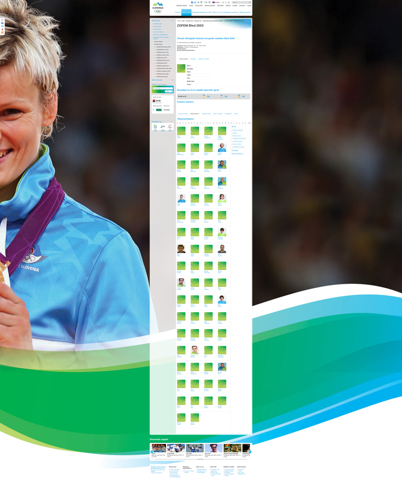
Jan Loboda (206, 288)
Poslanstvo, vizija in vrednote (189, 471)
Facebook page (192, 2)
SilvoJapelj (219, 221)
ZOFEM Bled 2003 (162, 63)
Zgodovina (214, 471)
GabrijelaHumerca (193, 221)
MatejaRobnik (206, 373)
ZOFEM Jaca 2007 (162, 57)
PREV (152, 452)
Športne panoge (157, 80)
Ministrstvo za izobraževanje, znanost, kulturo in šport (201, 2)
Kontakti (235, 5)
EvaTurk (192, 406)
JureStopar (192, 390)
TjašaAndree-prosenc (220, 138)
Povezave (242, 5)
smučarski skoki (237, 141)
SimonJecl (179, 238)
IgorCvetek (179, 187)
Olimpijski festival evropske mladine (161, 38)
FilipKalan (178, 255)
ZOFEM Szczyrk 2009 (163, 55)
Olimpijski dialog (229, 471)
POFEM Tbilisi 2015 (176, 477)
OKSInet (228, 5)
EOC (209, 2)
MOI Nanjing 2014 (175, 475)
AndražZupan (220, 406)
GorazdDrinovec (193, 204)
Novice (236, 113)
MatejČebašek (193, 187)
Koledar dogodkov (202, 469)
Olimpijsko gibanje (181, 5)
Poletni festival (158, 41)
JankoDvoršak (206, 204)
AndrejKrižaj (220, 272)
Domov (178, 12)
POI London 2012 (175, 469)
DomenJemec (206, 238)
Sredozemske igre (158, 32)
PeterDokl (178, 204)
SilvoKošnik (193, 272)
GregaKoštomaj (207, 272)
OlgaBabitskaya (180, 153)
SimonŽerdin (192, 423)
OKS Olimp (220, 5)
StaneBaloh (192, 153)
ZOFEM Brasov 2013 (162, 49)
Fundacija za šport (199, 2)
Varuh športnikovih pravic (216, 474)
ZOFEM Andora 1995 (163, 74)
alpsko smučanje (238, 130)
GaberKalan (192, 255)
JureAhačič (193, 137)
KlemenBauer (220, 153)
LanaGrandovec (180, 221)
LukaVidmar (206, 406)
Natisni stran (228, 2)
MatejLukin (219, 288)
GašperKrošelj (179, 288)
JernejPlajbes (220, 322)
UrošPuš (205, 356)
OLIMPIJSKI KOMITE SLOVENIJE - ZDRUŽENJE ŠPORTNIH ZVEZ (158, 8)
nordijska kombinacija (239, 138)
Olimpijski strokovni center (202, 12)
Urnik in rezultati (217, 113)
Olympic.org (206, 2)
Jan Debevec (206, 187)
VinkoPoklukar (206, 339)
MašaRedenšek (193, 373)
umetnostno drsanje (238, 147)
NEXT (249, 452)
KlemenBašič (206, 153)
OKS (183, 20)
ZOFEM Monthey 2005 (163, 60)
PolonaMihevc (193, 305)
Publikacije (227, 472)
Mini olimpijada (201, 472)
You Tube (241, 472)
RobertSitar (220, 373)
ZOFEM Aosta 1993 (162, 76)
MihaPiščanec (206, 322)
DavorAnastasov (207, 137)
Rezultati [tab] (235, 150)
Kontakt (227, 475)
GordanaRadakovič (221, 356)
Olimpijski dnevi (202, 471)
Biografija (193, 59)
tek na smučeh (237, 144)
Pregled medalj (206, 113)
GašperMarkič (179, 305)
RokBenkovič (193, 170)
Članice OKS (199, 5)
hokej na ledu (237, 136)
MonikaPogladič (193, 339)
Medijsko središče (210, 5)
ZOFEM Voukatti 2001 (163, 66)
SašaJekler (192, 238)
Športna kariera (245, 12)
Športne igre (186, 12)
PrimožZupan (179, 423)
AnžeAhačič (179, 137)
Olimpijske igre (157, 24)
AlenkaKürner (193, 288)
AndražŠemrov (206, 390)
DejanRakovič (179, 373)
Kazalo (249, 5)
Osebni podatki (183, 59)
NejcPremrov (179, 356)
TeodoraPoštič (220, 339)
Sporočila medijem (229, 469)
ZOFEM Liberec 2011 (163, 52)
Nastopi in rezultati (203, 59)
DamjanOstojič (179, 322)
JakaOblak (206, 305)
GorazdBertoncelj (207, 170)
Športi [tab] (234, 126)
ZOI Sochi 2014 (174, 471)
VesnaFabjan (220, 204)
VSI (249, 123)
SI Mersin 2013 (174, 474)
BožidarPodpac (179, 339)
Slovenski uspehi (183, 113)
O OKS (191, 5)
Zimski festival (158, 44)
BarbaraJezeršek (220, 238)
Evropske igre (157, 26)
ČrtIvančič (206, 221)
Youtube (2, 29)
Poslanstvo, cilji (215, 469)
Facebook (241, 469)
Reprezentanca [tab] (237, 154)
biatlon (235, 133)
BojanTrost (178, 406)
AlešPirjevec (193, 322)
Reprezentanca (194, 113)
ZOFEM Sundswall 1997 (163, 71)
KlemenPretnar (193, 356)
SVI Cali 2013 (174, 472)
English (217, 2)
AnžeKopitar (220, 255)
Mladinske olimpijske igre (160, 34)
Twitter (195, 2)
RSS (2, 32)
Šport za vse (217, 12)
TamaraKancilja (206, 255)
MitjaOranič (220, 305)
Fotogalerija (228, 113)
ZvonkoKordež (179, 272)
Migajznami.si (242, 474)
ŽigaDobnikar (220, 187)
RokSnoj (178, 390)
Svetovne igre (157, 29)
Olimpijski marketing (230, 12)
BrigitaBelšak (179, 170)
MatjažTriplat (220, 390)
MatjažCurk (220, 170)
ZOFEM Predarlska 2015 (164, 47)
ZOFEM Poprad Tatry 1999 (164, 68)
